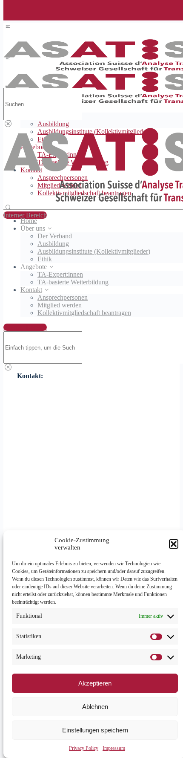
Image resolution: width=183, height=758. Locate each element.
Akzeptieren (95, 683)
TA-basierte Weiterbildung (73, 282)
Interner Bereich (25, 215)
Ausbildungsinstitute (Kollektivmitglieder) (93, 251)
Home (28, 220)
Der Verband (54, 236)
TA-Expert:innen (60, 274)
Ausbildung (53, 123)
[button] (173, 544)
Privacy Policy (83, 748)
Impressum (114, 748)
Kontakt (31, 289)
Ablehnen (95, 706)
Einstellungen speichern (95, 730)
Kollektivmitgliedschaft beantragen (84, 312)
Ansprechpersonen (62, 297)
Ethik (44, 259)
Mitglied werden (59, 305)
